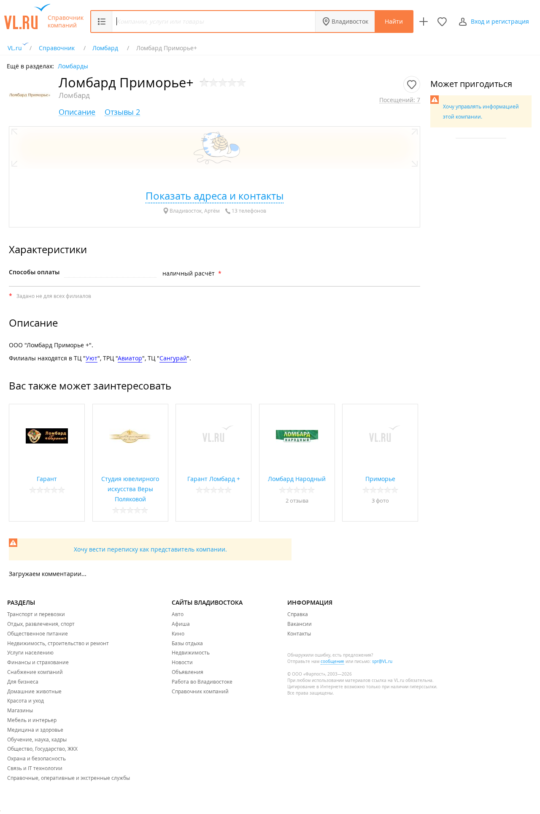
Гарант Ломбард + (213, 479)
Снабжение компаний (35, 671)
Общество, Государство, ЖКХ (42, 748)
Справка (297, 614)
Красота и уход (25, 700)
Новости (182, 662)
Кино (178, 633)
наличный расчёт (188, 273)
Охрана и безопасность (36, 758)
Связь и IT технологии (34, 768)
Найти (394, 21)
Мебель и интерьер (32, 720)
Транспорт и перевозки (36, 614)
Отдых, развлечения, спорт (41, 623)
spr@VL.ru (382, 661)
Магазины (20, 710)
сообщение (332, 661)
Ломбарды (73, 65)
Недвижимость (191, 652)
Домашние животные (34, 691)
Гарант (47, 479)
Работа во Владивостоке (202, 681)
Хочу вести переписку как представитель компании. (150, 549)
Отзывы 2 (122, 112)
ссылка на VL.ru (388, 680)
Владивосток (350, 21)
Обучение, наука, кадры (37, 739)
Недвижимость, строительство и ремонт (58, 643)
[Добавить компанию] (423, 21)
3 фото (380, 500)
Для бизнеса (22, 681)
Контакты (299, 633)
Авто (178, 614)
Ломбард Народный (297, 479)
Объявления (187, 671)
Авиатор (130, 358)
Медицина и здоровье (35, 729)
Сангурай (173, 358)
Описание (77, 112)
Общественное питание (37, 633)
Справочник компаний (66, 21)
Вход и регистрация (500, 21)
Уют (91, 358)
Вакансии (299, 623)
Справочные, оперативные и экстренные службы (68, 777)
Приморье (380, 479)
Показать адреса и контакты (215, 196)
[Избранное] (442, 21)
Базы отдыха (187, 643)
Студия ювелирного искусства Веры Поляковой (130, 489)
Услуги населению (30, 652)
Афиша (181, 623)
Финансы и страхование (38, 662)
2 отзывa (297, 500)
